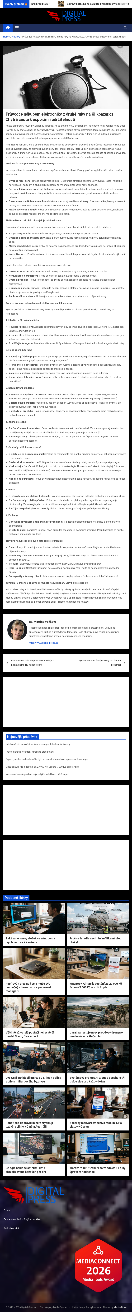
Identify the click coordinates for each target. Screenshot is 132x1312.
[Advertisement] (66, 701)
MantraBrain (120, 1307)
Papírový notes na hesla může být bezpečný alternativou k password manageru (47, 759)
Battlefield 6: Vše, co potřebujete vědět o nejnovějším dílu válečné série (32, 662)
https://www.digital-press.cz (43, 642)
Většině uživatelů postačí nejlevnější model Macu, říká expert (37, 774)
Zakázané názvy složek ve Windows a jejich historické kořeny (38, 744)
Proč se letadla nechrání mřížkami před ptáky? (30, 751)
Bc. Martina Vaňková (43, 621)
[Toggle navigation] (17, 27)
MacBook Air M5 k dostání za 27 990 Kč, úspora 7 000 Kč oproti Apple (43, 766)
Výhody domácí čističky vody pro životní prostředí (100, 662)
